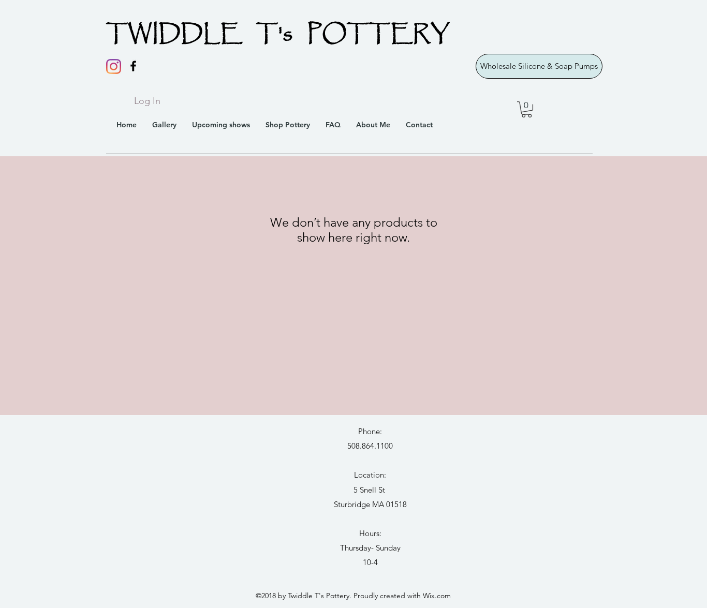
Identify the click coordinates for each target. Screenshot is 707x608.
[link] (526, 109)
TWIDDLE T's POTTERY (278, 34)
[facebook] (133, 66)
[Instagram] (113, 66)
